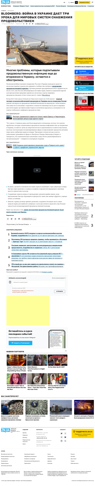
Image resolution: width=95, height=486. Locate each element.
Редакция (25, 435)
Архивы (24, 432)
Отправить (59, 291)
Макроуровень (4, 458)
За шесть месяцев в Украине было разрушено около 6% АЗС (81, 189)
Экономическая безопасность (32, 461)
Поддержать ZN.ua (84, 2)
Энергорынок (4, 461)
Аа (76, 2)
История (73, 456)
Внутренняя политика (6, 454)
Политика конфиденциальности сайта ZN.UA (83, 480)
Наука (49, 454)
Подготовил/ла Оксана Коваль (18, 224)
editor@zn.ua (45, 446)
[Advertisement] (27, 311)
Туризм (72, 461)
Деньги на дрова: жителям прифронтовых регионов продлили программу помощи (80, 165)
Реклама (25, 437)
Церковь (50, 461)
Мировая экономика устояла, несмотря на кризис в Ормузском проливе (81, 174)
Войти (72, 2)
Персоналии (27, 463)
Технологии (51, 456)
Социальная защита (29, 454)
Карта (24, 444)
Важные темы (6, 6)
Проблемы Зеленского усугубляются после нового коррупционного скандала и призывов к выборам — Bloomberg (81, 216)
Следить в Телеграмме (22, 343)
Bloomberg (46, 95)
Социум (73, 454)
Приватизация (5, 463)
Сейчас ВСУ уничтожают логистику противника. (37, 247)
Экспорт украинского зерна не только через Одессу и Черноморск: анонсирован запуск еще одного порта (39, 118)
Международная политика (7, 456)
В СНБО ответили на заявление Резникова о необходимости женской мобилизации (82, 225)
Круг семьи (73, 458)
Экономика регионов (6, 465)
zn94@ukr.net (39, 442)
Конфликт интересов (29, 458)
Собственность (74, 463)
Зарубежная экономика (30, 456)
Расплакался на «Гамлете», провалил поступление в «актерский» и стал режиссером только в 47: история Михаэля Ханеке (82, 205)
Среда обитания (52, 458)
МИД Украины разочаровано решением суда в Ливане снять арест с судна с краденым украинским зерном (38, 146)
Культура (50, 463)
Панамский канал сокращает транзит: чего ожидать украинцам (80, 182)
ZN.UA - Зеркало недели (84, 107)
